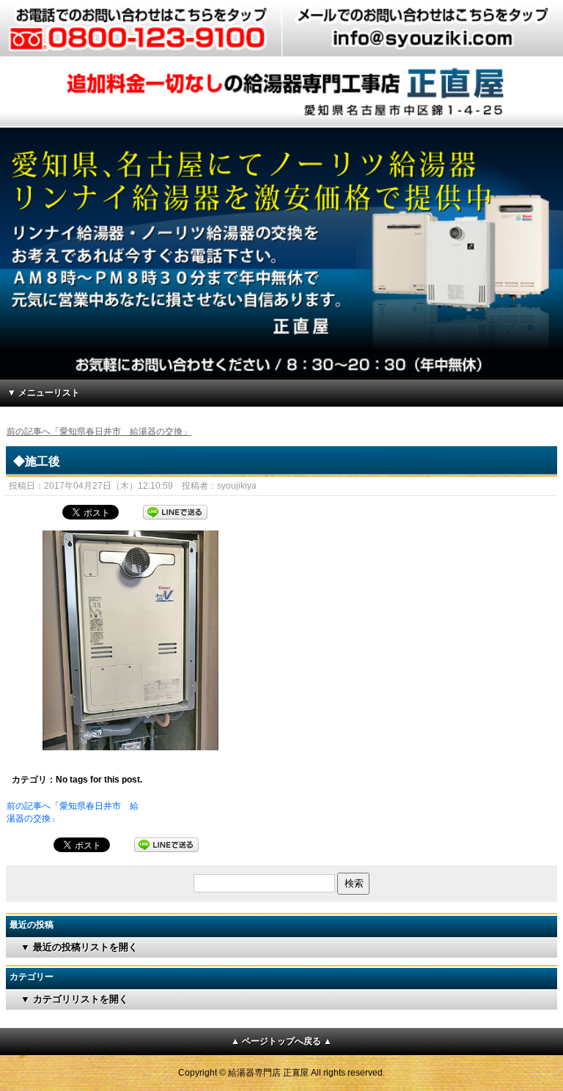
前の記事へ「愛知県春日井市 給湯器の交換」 (99, 431)
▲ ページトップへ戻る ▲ (281, 1041)
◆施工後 (36, 461)
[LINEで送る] (175, 511)
